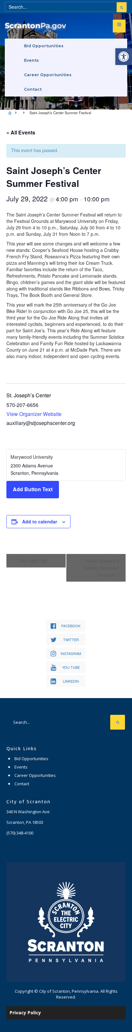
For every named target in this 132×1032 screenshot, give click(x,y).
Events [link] (31, 60)
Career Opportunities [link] (47, 74)
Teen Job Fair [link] (32, 560)
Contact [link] (33, 89)
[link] (123, 56)
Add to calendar (39, 521)
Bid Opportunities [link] (43, 45)
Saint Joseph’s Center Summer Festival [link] (101, 568)
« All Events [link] (20, 132)
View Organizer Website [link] (34, 414)
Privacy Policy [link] (25, 1012)
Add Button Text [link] (33, 489)
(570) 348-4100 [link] (19, 833)
